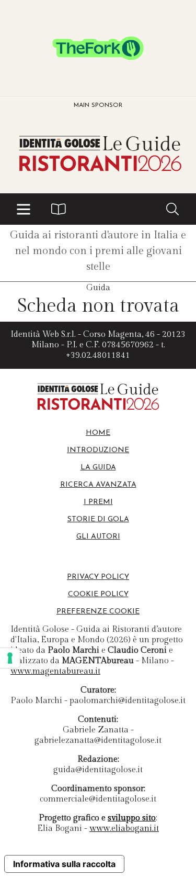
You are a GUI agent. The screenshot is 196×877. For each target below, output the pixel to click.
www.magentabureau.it (55, 671)
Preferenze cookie (98, 612)
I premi (98, 502)
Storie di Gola (98, 519)
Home (98, 433)
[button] (23, 209)
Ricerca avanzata (98, 485)
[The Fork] (98, 48)
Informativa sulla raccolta (64, 864)
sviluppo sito (132, 818)
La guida (98, 468)
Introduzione (98, 450)
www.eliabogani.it (124, 829)
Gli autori (98, 537)
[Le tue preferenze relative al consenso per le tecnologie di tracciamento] (10, 658)
